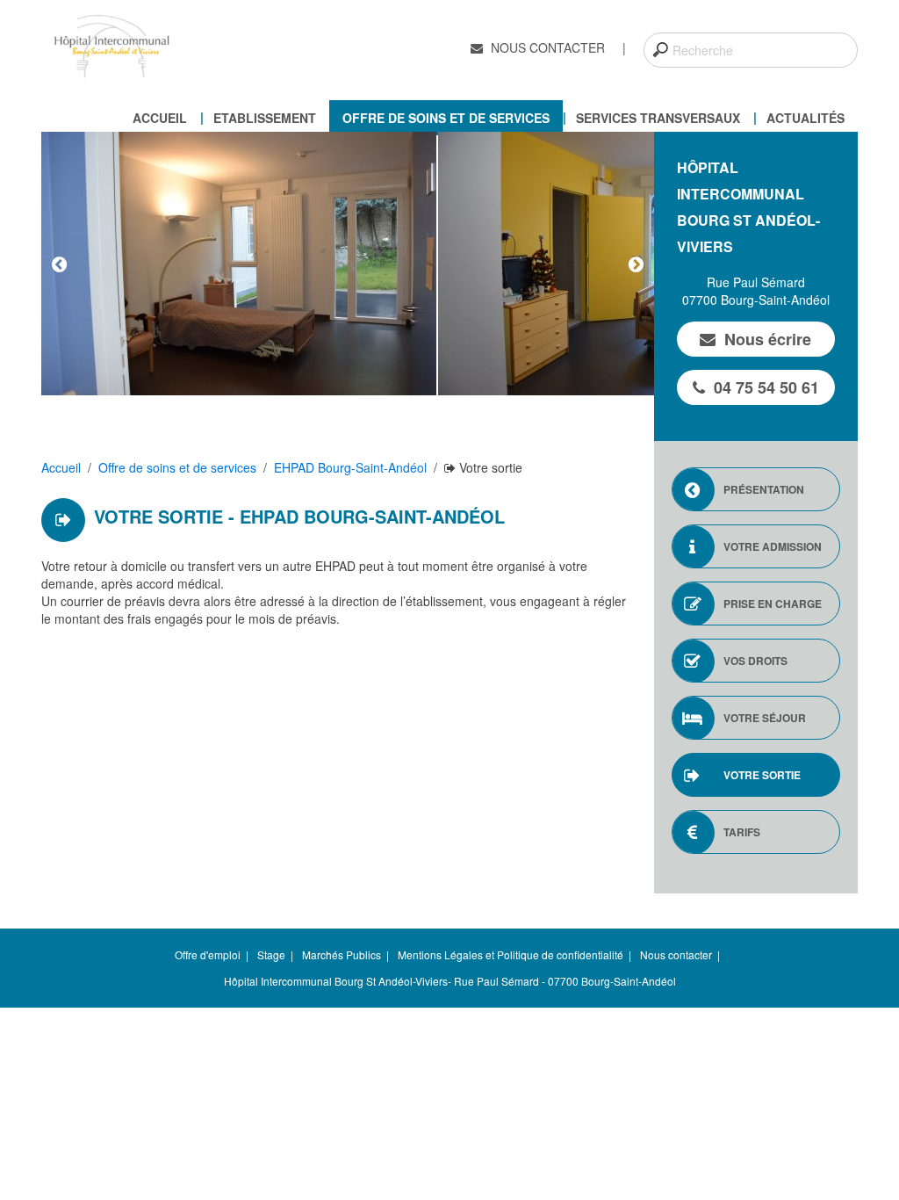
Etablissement (264, 118)
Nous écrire (767, 339)
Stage (271, 954)
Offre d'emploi (208, 954)
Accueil (160, 118)
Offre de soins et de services (446, 118)
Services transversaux (658, 118)
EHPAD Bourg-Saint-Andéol (350, 467)
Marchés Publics (341, 954)
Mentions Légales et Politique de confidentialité (510, 954)
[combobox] (751, 50)
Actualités (805, 118)
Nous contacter (546, 47)
